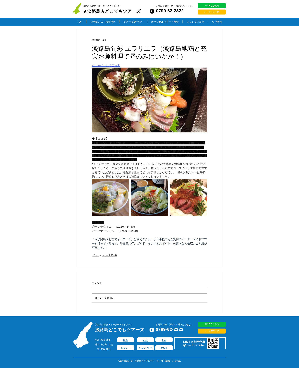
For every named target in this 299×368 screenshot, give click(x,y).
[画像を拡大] (110, 197)
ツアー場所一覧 (109, 255)
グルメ (96, 255)
